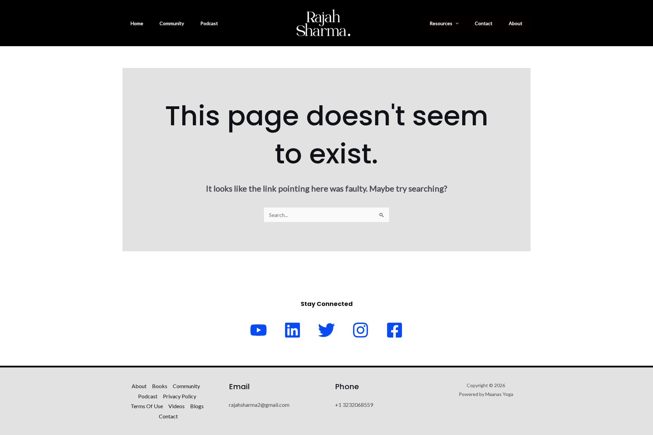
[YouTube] (258, 330)
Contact (483, 23)
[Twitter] (326, 330)
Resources (441, 23)
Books (159, 386)
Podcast (209, 23)
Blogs (197, 406)
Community (172, 23)
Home (137, 23)
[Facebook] (394, 330)
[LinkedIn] (292, 330)
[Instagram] (360, 330)
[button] (455, 23)
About (515, 23)
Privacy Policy (179, 396)
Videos (176, 406)
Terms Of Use (147, 406)
